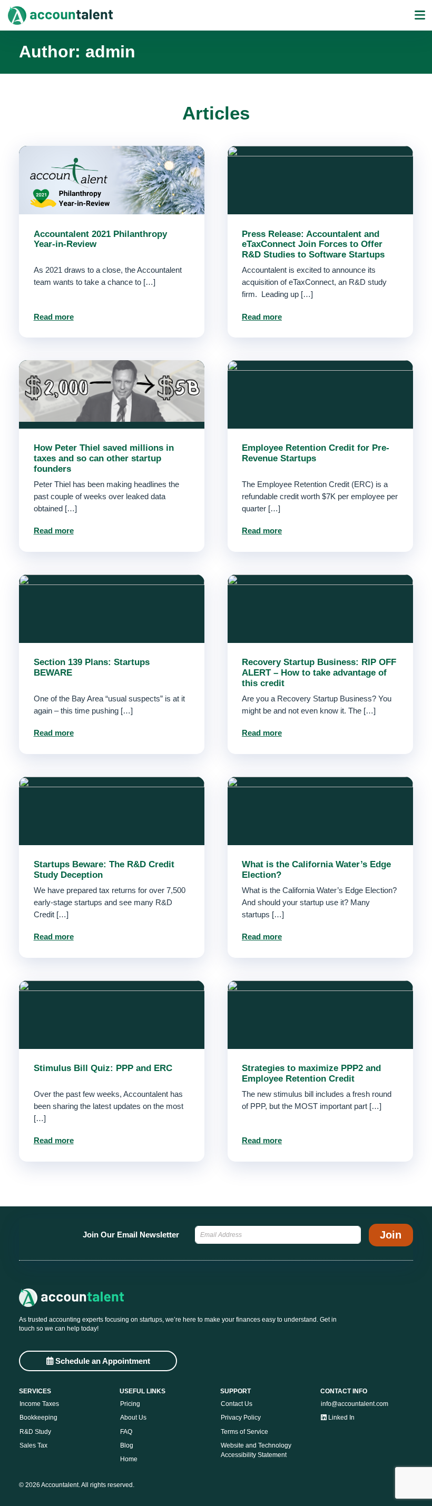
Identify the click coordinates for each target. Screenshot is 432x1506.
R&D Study (35, 1431)
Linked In (341, 1417)
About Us (133, 1417)
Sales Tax (33, 1445)
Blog (126, 1445)
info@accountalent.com (354, 1404)
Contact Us (236, 1404)
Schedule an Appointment (101, 1360)
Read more (54, 316)
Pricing (130, 1404)
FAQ (126, 1431)
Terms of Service (244, 1431)
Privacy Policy (241, 1417)
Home (129, 1459)
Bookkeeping (38, 1417)
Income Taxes (39, 1404)
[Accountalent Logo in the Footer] (216, 1298)
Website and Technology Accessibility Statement (256, 1450)
